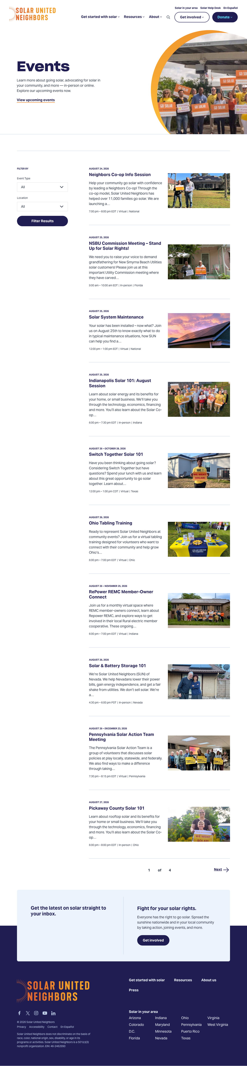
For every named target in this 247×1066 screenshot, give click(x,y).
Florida (134, 1038)
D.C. (132, 1031)
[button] (168, 17)
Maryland (162, 1025)
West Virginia (217, 1025)
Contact (52, 1027)
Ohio (185, 1018)
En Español (230, 8)
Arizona (135, 1018)
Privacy (21, 1027)
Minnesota (163, 1031)
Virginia (213, 1018)
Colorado (136, 1025)
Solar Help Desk (210, 8)
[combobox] (42, 187)
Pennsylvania (191, 1025)
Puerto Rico (190, 1031)
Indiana (161, 1018)
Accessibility (36, 1027)
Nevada (161, 1038)
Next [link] (218, 870)
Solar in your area (186, 8)
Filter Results (42, 221)
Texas (185, 1038)
